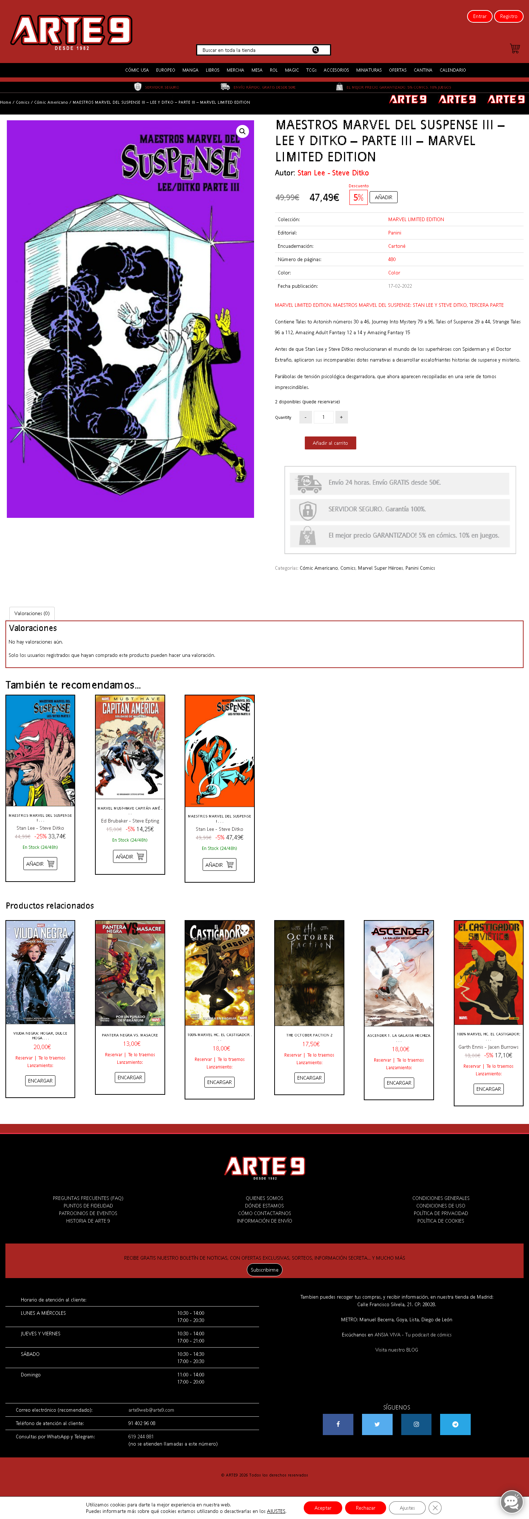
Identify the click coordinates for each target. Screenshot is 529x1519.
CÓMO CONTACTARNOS (264, 1213)
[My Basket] (515, 49)
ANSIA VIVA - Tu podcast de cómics (413, 1334)
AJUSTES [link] (276, 1511)
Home (5, 102)
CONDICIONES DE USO (440, 1205)
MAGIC (292, 70)
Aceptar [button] (323, 1507)
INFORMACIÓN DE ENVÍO (264, 1220)
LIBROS (213, 70)
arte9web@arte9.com (151, 1409)
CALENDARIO (453, 70)
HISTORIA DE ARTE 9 (88, 1220)
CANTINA (423, 70)
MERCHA (235, 70)
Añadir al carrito (330, 443)
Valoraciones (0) (32, 613)
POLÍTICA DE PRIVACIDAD (441, 1213)
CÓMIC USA (137, 70)
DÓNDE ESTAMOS (264, 1205)
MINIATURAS (369, 70)
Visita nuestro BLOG (396, 1349)
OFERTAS (398, 70)
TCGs (311, 70)
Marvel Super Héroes (380, 568)
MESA (257, 70)
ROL (274, 70)
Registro (508, 16)
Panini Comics (420, 568)
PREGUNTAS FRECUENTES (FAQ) (88, 1198)
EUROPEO (165, 70)
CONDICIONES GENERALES (441, 1198)
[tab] (32, 613)
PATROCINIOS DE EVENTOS (88, 1213)
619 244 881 (141, 1436)
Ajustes (407, 1507)
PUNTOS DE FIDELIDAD (88, 1205)
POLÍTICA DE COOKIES (440, 1220)
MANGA (190, 70)
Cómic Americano (51, 102)
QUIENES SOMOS (264, 1198)
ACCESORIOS (336, 70)
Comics (23, 102)
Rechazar (365, 1507)
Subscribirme (265, 1269)
